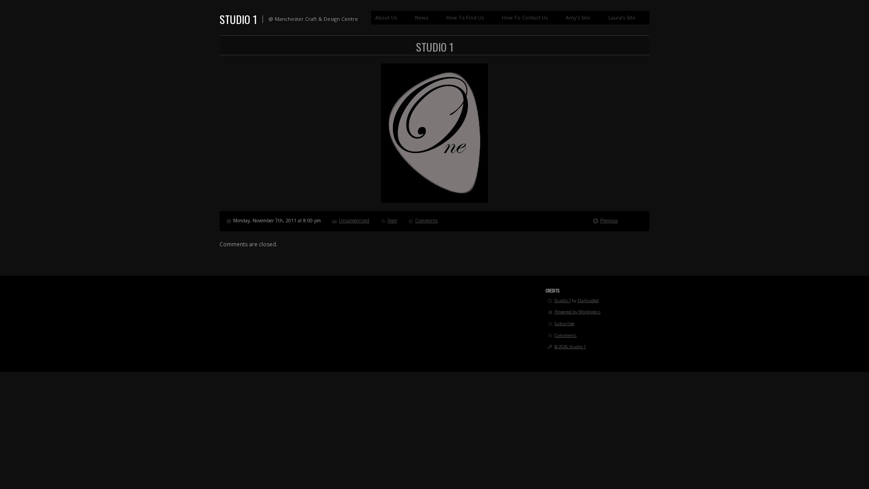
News (421, 17)
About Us (386, 17)
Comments (426, 220)
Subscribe (564, 323)
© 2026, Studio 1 (570, 347)
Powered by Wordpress (577, 312)
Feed (392, 220)
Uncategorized (354, 220)
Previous (609, 220)
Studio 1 (238, 19)
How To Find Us (465, 17)
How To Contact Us (525, 17)
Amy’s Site (578, 17)
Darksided (588, 300)
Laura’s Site (621, 17)
